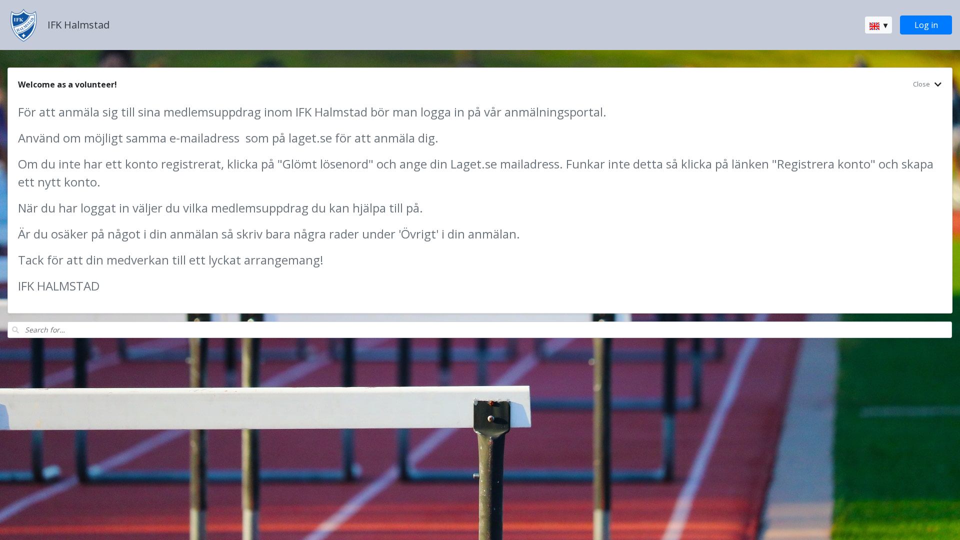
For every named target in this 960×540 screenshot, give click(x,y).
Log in (926, 25)
